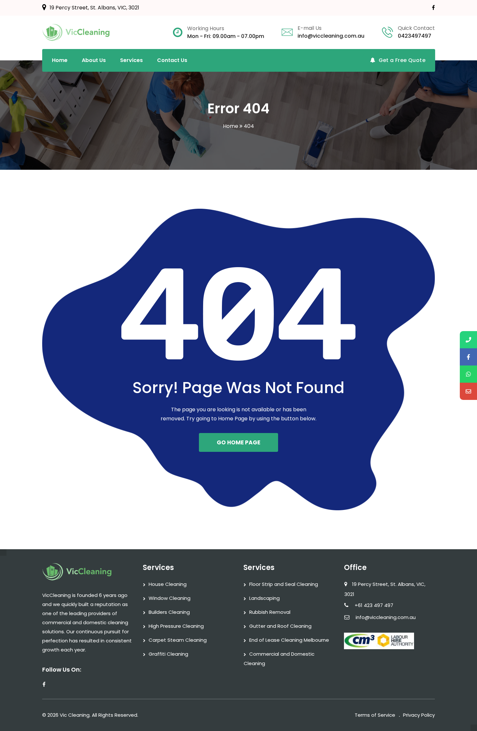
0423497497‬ (414, 36)
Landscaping (264, 598)
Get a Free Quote (402, 60)
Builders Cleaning (169, 612)
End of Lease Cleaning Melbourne (289, 640)
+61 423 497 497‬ (374, 605)
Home (59, 60)
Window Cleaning (169, 598)
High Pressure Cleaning (176, 626)
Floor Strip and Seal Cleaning (283, 584)
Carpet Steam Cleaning (178, 640)
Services (131, 60)
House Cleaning (168, 584)
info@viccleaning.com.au (331, 36)
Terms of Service (375, 715)
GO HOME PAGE (238, 442)
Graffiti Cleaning (168, 653)
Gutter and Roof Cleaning (280, 626)
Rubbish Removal (269, 612)
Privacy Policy (419, 715)
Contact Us (172, 60)
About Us (94, 60)
